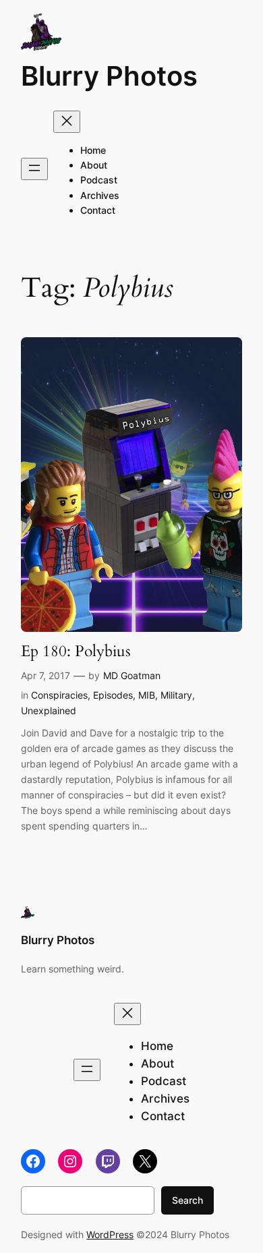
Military (176, 695)
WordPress (110, 1234)
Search (187, 1200)
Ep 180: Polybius (76, 651)
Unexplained (48, 710)
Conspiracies (59, 695)
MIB (146, 695)
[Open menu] (34, 169)
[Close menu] (66, 122)
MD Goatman (131, 675)
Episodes (113, 695)
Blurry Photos (109, 76)
